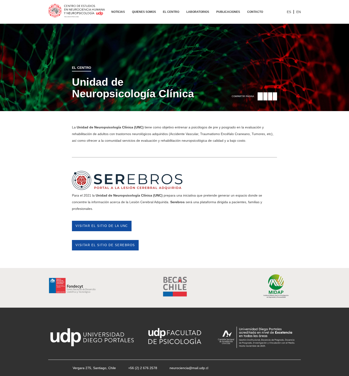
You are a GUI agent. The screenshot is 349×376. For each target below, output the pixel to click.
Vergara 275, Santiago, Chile (94, 368)
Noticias (118, 12)
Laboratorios (197, 12)
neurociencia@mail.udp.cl (189, 368)
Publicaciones (228, 12)
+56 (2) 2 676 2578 (142, 368)
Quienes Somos (144, 12)
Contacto (255, 12)
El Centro (171, 12)
